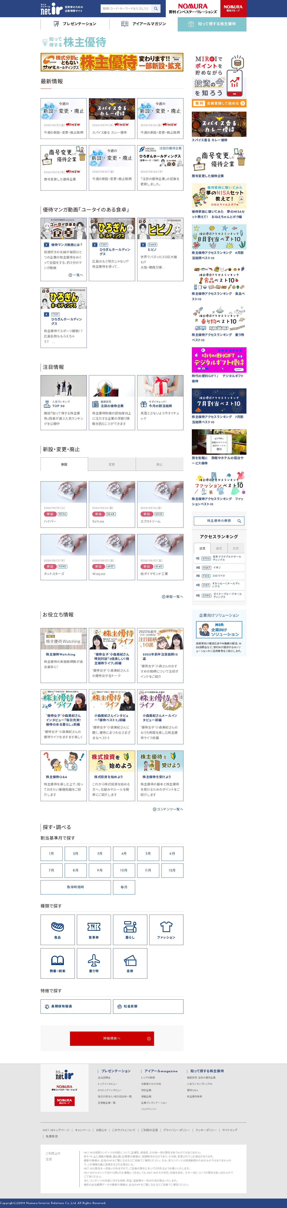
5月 (148, 853)
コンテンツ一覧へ (170, 809)
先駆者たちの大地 (151, 1084)
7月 (51, 870)
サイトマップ (229, 1130)
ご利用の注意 (149, 1130)
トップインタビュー (108, 1084)
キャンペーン (83, 1130)
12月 (172, 870)
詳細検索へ (112, 1038)
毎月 (124, 887)
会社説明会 (104, 1078)
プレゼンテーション (116, 1071)
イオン (217, 568)
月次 (236, 548)
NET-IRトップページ (56, 1130)
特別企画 (146, 1090)
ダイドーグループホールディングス (227, 595)
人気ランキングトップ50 (199, 1084)
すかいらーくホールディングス (226, 585)
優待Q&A (192, 1090)
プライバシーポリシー (176, 1130)
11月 (148, 870)
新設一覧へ (175, 597)
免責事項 (52, 1136)
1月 (51, 853)
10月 (124, 870)
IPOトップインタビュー (110, 1090)
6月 (172, 853)
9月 (100, 870)
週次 (219, 548)
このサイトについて (124, 1130)
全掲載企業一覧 (107, 1103)
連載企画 (146, 1097)
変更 (112, 464)
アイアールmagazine (161, 1071)
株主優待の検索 (219, 521)
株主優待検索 (194, 1097)
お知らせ (101, 1130)
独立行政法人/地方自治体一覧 (115, 1097)
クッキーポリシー (206, 1130)
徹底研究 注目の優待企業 (201, 1078)
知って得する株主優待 (207, 1071)
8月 (76, 870)
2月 (76, 853)
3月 (100, 853)
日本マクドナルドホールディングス (227, 558)
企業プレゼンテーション (154, 1103)
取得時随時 (75, 887)
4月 (124, 853)
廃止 (159, 464)
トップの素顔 (148, 1078)
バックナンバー (149, 1109)
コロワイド (218, 576)
